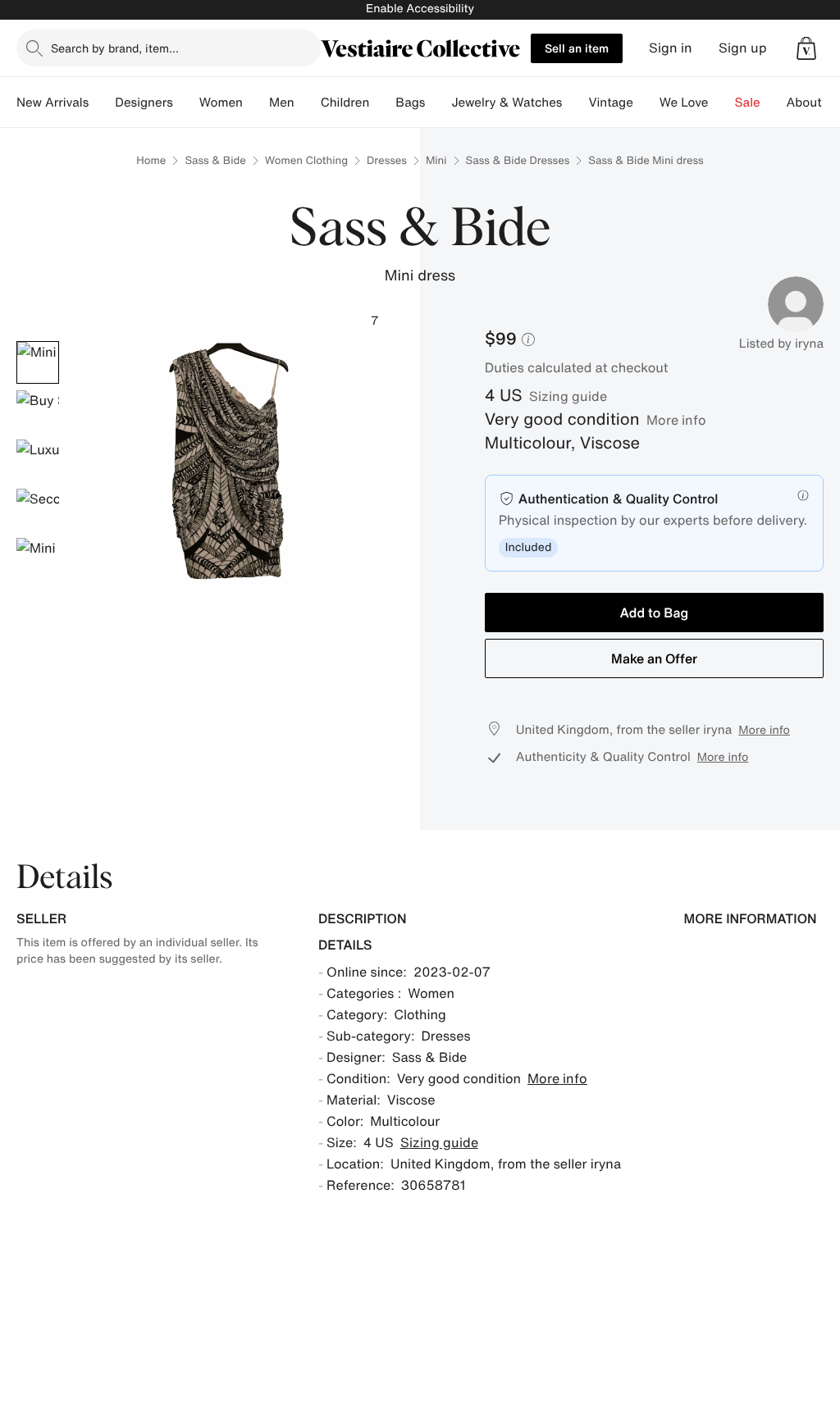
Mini (436, 160)
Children (345, 102)
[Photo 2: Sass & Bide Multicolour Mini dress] (37, 411)
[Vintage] (646, 102)
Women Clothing (306, 160)
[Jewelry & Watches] (575, 102)
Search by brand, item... (115, 48)
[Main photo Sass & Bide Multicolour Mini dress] (37, 362)
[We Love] (721, 102)
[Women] (255, 102)
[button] (806, 48)
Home (151, 160)
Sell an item (577, 48)
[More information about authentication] (803, 495)
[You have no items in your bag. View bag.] (806, 48)
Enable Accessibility (420, 8)
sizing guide (568, 396)
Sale (747, 102)
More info (676, 420)
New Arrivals (52, 102)
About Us (813, 102)
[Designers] (186, 102)
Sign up (743, 48)
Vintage (610, 102)
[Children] (382, 102)
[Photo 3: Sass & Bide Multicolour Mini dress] (37, 461)
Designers (144, 102)
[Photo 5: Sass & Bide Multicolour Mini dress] (37, 559)
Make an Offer (654, 658)
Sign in (670, 48)
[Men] (307, 102)
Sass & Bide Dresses (518, 160)
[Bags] (438, 102)
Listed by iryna (781, 343)
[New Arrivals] (101, 102)
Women (221, 102)
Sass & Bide (215, 160)
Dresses (387, 160)
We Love (684, 102)
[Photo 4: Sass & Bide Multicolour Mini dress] (37, 510)
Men (281, 102)
